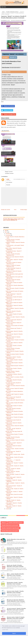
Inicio (15, 209)
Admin (7, 179)
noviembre (8, 235)
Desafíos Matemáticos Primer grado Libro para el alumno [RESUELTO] (13, 219)
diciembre (8, 233)
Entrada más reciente (5, 209)
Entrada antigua (23, 209)
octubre (7, 508)
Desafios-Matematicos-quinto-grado (10, 525)
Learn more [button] (5, 629)
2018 (6, 230)
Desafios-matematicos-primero (18, 20)
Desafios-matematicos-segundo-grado (10, 528)
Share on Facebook (9, 106)
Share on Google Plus (9, 114)
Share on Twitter (8, 110)
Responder (8, 184)
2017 (6, 232)
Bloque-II (4, 522)
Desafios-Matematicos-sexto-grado (10, 530)
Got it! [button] (14, 633)
